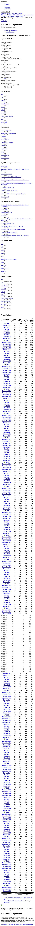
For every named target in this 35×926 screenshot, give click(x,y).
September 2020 (6, 469)
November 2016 (6, 563)
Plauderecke (4, 145)
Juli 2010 (6, 775)
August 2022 (6, 422)
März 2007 (7, 855)
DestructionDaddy (6, 301)
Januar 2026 (6, 338)
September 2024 (6, 372)
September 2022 (6, 421)
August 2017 (6, 544)
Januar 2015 (6, 606)
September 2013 (6, 698)
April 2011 (7, 756)
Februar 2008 (7, 833)
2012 (7, 715)
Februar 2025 (7, 361)
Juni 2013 (6, 703)
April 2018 (7, 527)
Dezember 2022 (6, 415)
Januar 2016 (6, 582)
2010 (7, 763)
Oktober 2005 (7, 891)
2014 (7, 608)
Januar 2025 (6, 363)
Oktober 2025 (7, 346)
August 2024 (6, 374)
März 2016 (7, 578)
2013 (7, 690)
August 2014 (6, 675)
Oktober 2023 (7, 394)
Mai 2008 (6, 827)
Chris (2, 262)
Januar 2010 (6, 786)
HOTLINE (12, 14)
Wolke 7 (3, 107)
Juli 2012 (6, 726)
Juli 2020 (6, 473)
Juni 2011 (6, 752)
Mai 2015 (6, 598)
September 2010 (6, 771)
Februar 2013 (7, 711)
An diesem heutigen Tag (7, 187)
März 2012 (7, 733)
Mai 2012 (6, 730)
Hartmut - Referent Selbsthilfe (9, 259)
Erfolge (3, 152)
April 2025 (7, 357)
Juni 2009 (6, 801)
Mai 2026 (6, 331)
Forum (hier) (30, 14)
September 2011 (6, 746)
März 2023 (7, 407)
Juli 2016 (6, 570)
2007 (7, 836)
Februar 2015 (7, 604)
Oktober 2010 (7, 769)
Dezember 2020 (6, 464)
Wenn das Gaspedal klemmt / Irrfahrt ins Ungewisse (15, 180)
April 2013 (7, 707)
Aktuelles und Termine (7, 142)
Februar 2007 (7, 857)
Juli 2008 (6, 823)
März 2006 (7, 879)
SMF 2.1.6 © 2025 (9, 900)
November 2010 (6, 767)
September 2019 (6, 494)
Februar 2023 (7, 409)
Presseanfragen (5, 155)
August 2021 (6, 447)
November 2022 (6, 417)
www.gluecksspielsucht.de (8, 924)
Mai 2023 (6, 404)
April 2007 (7, 853)
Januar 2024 (6, 387)
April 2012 (7, 731)
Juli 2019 (6, 497)
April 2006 (7, 878)
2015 (7, 584)
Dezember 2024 (6, 366)
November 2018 (6, 514)
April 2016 (7, 576)
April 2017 (7, 552)
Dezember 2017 (6, 537)
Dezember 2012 (6, 716)
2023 (7, 389)
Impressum (19, 924)
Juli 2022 (6, 424)
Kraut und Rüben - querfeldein (9, 190)
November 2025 (6, 344)
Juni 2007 (6, 849)
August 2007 (6, 846)
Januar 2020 (6, 484)
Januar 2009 (6, 810)
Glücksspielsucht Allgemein (8, 133)
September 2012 (6, 722)
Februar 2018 (7, 531)
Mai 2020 (6, 477)
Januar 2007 (6, 859)
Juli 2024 (6, 376)
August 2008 (6, 821)
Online (5, 21)
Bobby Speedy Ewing (7, 116)
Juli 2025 (6, 351)
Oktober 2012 (7, 720)
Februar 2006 (7, 881)
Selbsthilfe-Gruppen (21, 14)
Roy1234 (3, 113)
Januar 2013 (6, 713)
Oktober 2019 (7, 492)
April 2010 (7, 780)
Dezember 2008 (6, 814)
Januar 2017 (6, 557)
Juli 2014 (6, 677)
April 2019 (7, 503)
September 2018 (6, 518)
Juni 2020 (6, 475)
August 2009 (6, 797)
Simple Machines (19, 900)
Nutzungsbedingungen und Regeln (17, 897)
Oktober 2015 (7, 589)
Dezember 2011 (6, 741)
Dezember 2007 (6, 838)
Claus (2, 256)
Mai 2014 (6, 681)
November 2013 (6, 694)
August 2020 (6, 471)
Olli (2, 94)
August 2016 (6, 569)
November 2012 (6, 718)
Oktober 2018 (7, 516)
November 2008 (6, 816)
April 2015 (7, 600)
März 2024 (7, 383)
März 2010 (7, 782)
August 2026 (6, 325)
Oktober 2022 (7, 419)
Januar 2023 (6, 411)
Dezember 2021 (6, 439)
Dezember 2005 (6, 887)
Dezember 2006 (6, 863)
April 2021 (7, 454)
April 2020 (7, 479)
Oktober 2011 (7, 745)
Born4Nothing (4, 104)
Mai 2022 (6, 428)
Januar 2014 (6, 688)
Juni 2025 (6, 353)
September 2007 (6, 844)
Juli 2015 (6, 595)
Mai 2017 (6, 550)
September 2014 (6, 673)
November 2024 (6, 368)
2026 (7, 323)
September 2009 (6, 795)
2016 (7, 559)
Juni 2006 (6, 874)
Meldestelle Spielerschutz (7, 16)
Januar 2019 (6, 509)
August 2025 (6, 349)
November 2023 (6, 393)
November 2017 (6, 539)
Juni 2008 (6, 825)
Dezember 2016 (6, 561)
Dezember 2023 (6, 391)
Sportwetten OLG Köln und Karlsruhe (11, 177)
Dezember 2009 (6, 789)
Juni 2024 (6, 378)
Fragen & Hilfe (5, 139)
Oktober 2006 (7, 866)
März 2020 (7, 481)
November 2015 (6, 587)
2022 (7, 413)
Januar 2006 (6, 883)
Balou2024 (4, 122)
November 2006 (6, 864)
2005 (7, 885)
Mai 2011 (6, 754)
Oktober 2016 (7, 565)
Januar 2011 (6, 761)
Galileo (3, 295)
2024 (7, 364)
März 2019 (7, 505)
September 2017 (6, 542)
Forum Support (5, 158)
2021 (7, 437)
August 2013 (6, 700)
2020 (7, 462)
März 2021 (7, 456)
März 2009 (7, 806)
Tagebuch (3, 136)
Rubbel (3, 110)
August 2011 (6, 748)
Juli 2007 (6, 848)
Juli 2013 (6, 701)
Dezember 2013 (6, 692)
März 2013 (7, 709)
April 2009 (7, 804)
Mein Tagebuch (5, 197)
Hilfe (3, 14)
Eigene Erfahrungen (6, 130)
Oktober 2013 (7, 696)
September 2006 (6, 868)
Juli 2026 (6, 327)
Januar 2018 (6, 533)
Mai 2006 (6, 876)
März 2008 (7, 831)
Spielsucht (3, 215)
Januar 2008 (6, 834)
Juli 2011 (6, 750)
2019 (7, 486)
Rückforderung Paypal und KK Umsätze (12, 226)
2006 (7, 861)
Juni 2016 (6, 572)
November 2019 (6, 490)
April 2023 (7, 406)
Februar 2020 (7, 482)
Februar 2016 (7, 580)
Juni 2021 (6, 451)
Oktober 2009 (7, 793)
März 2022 (7, 432)
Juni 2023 (6, 402)
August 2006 (6, 870)
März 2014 (7, 685)
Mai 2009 (6, 803)
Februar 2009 (7, 808)
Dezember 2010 (6, 765)
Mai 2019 (6, 501)
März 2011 (7, 758)
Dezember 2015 (6, 585)
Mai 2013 (6, 705)
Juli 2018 (6, 522)
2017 (7, 535)
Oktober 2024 (7, 370)
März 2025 (7, 359)
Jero (5, 78)
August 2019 (6, 495)
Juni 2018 (6, 524)
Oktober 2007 (7, 842)
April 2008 (7, 829)
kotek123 (3, 265)
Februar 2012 (7, 735)
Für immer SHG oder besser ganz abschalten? (13, 193)
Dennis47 (3, 271)
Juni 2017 (6, 548)
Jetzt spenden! (11, 13)
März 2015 (7, 602)
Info (2, 21)
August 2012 (6, 724)
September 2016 (6, 567)
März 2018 (7, 529)
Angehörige (4, 148)
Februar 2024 (7, 385)
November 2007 (6, 840)
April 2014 (7, 683)
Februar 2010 (7, 784)
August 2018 (6, 520)
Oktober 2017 (7, 540)
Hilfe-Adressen (19, 16)
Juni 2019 (6, 499)
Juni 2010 (6, 776)
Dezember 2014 (6, 610)
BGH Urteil (4, 166)
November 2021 (6, 441)
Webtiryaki (7, 902)
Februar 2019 (7, 507)
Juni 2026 (6, 329)
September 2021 (6, 445)
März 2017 (7, 554)
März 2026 (7, 334)
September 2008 (6, 819)
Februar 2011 (7, 760)
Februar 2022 (7, 434)
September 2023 (6, 396)
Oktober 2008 (7, 818)
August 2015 (6, 593)
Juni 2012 (6, 728)
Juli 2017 (6, 546)
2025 (7, 340)
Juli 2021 (6, 449)
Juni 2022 (6, 426)
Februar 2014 (7, 686)
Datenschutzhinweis (28, 924)
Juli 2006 (6, 872)
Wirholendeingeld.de (6, 174)
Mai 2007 (6, 851)
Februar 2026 (7, 336)
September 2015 (6, 591)
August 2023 (6, 398)
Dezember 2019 (6, 488)
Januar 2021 (6, 460)
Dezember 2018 (6, 512)
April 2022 (7, 430)
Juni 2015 (6, 597)
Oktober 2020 (7, 467)
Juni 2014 (6, 679)
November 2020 (6, 466)
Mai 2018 (6, 525)
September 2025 (6, 348)
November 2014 (6, 612)
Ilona (2, 97)
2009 (7, 788)
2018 (7, 510)
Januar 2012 (6, 737)
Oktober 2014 (7, 613)
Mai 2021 (6, 452)
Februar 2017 (7, 555)
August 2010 (6, 773)
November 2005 (6, 889)
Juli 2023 (6, 400)
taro (2, 119)
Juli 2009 (6, 799)
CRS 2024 (3, 304)
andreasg (3, 100)
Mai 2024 (6, 379)
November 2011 (6, 743)
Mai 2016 (6, 574)
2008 (7, 812)
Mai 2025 (6, 355)
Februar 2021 (7, 458)
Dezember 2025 (6, 342)
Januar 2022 (6, 436)
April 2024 (7, 381)
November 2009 (6, 791)
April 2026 (7, 333)
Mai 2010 (6, 778)
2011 (7, 739)
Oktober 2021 (7, 443)
